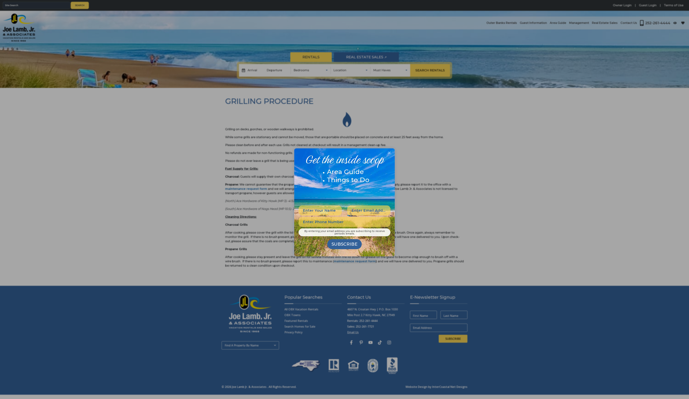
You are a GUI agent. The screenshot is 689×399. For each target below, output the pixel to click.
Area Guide (345, 172)
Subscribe (344, 244)
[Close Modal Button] (389, 152)
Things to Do (348, 180)
